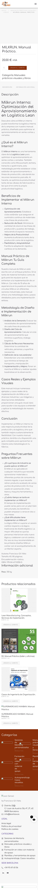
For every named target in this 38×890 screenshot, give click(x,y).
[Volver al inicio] (6, 4)
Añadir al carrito (17, 67)
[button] (36, 4)
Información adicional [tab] (25, 87)
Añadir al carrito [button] (11, 624)
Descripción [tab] (7, 87)
